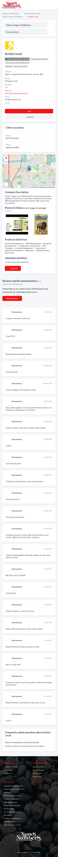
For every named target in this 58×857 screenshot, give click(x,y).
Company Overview (11, 767)
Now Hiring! (8, 770)
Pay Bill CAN (37, 777)
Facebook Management (12, 818)
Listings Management (11, 799)
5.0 (6, 87)
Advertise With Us (39, 767)
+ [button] (6, 158)
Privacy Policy (23, 852)
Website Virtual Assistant (13, 796)
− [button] (6, 162)
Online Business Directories (14, 789)
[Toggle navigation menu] (54, 4)
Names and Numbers (11, 13)
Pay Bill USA (37, 773)
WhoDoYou (18, 284)
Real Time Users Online (12, 825)
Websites (7, 792)
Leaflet (32, 187)
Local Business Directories (13, 786)
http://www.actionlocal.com (16, 93)
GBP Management (10, 802)
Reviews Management (12, 805)
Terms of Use (35, 852)
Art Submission (38, 770)
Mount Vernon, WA (32, 13)
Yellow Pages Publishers (12, 16)
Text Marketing (9, 822)
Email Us (14, 268)
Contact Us (8, 773)
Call (29, 111)
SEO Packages (9, 809)
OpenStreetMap (41, 187)
